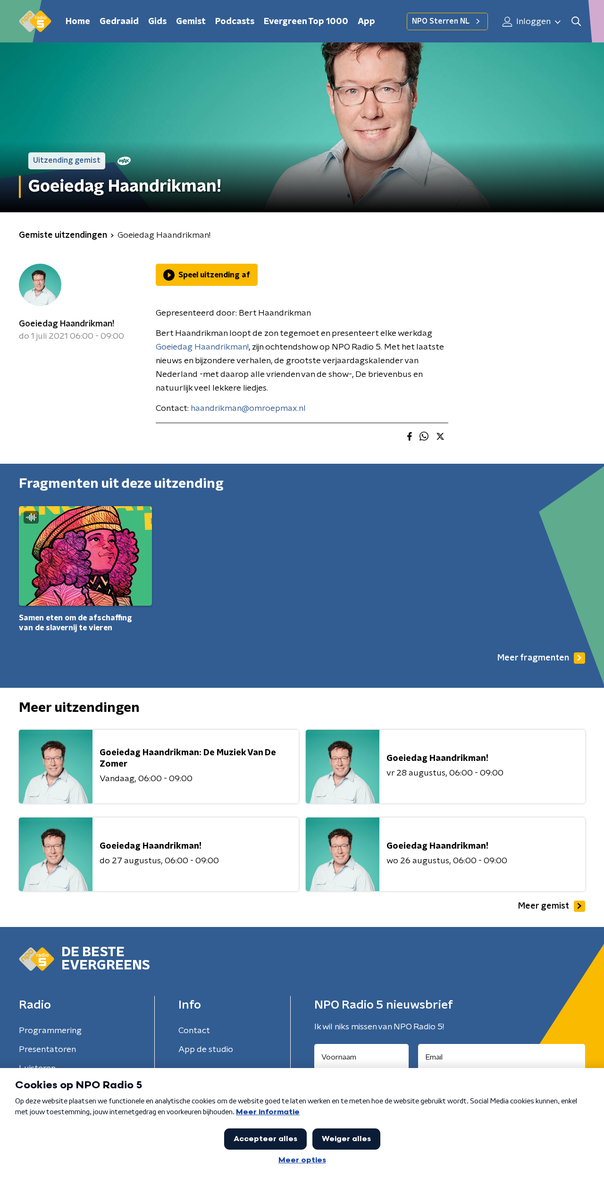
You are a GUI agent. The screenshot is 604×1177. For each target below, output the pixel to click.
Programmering (50, 1031)
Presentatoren (47, 1049)
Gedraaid (119, 21)
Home (78, 21)
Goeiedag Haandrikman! (66, 324)
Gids (157, 21)
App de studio (205, 1049)
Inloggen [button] (532, 21)
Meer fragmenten (533, 658)
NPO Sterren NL (441, 21)
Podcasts (234, 21)
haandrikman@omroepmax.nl (248, 408)
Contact (194, 1031)
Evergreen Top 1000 (306, 21)
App (366, 21)
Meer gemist (543, 906)
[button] (576, 21)
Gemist (191, 21)
